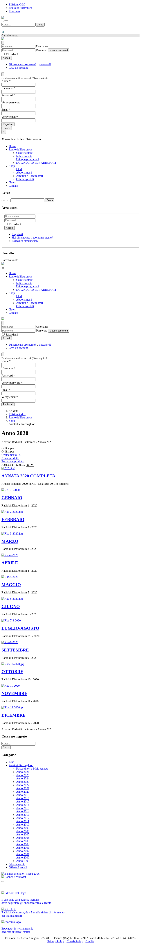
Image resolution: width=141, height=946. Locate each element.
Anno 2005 (22, 841)
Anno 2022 (22, 785)
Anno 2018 (22, 798)
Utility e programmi (27, 159)
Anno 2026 (22, 771)
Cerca (4, 21)
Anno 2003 (22, 847)
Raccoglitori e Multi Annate (32, 768)
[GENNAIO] (10, 489)
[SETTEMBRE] (9, 642)
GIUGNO (10, 606)
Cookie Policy (75, 941)
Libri (19, 169)
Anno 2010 (22, 824)
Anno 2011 (22, 821)
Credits (90, 941)
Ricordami (11, 54)
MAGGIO (11, 584)
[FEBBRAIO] (12, 511)
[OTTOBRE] (12, 664)
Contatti (13, 185)
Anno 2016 (22, 804)
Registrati (8, 124)
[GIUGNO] (12, 598)
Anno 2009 (22, 827)
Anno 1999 (22, 860)
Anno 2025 (22, 775)
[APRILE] (9, 555)
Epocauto (14, 11)
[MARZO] (12, 533)
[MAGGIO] (9, 576)
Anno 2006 (22, 837)
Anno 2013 (22, 814)
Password (41, 50)
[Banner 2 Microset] (13, 876)
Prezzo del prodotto (12, 461)
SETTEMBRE (15, 650)
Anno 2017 (22, 801)
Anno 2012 (22, 818)
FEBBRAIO (12, 519)
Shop (12, 165)
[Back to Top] (2, 881)
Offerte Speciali (18, 867)
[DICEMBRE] (12, 707)
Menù (6, 128)
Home (12, 146)
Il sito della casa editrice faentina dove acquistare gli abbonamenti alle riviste (26, 901)
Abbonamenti (24, 172)
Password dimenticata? (25, 240)
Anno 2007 (22, 834)
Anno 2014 (22, 811)
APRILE (9, 562)
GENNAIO (11, 497)
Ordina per (12, 455)
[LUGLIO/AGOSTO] (11, 620)
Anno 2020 (22, 791)
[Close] (2, 43)
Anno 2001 (22, 854)
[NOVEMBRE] (10, 685)
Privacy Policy (55, 941)
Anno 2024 (22, 778)
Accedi (6, 58)
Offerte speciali (25, 179)
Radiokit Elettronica (20, 7)
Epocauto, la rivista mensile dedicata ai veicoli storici (17, 930)
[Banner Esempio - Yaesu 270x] (20, 873)
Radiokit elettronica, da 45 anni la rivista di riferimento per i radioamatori (32, 914)
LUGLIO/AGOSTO (20, 628)
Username (42, 46)
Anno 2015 (22, 808)
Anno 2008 (22, 831)
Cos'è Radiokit (24, 152)
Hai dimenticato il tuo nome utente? (32, 237)
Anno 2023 (22, 781)
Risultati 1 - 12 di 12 (13, 464)
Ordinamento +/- (11, 454)
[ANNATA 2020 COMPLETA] (8, 468)
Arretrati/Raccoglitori (21, 765)
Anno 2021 (22, 788)
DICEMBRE (13, 715)
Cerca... (5, 200)
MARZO (9, 541)
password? (45, 64)
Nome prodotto (10, 458)
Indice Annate (24, 156)
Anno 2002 (22, 850)
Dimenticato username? (22, 64)
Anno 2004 (22, 844)
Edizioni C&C (17, 4)
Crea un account (18, 67)
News (12, 182)
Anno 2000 (22, 857)
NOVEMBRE (14, 693)
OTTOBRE (12, 671)
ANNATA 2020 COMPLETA (28, 476)
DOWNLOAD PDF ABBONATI (36, 162)
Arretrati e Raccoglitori (29, 175)
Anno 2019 (22, 794)
